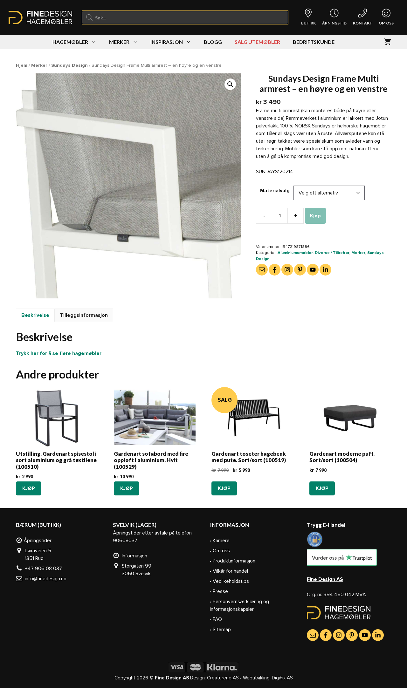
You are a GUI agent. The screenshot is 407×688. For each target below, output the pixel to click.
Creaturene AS (223, 678)
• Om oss (220, 551)
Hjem (21, 65)
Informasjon (133, 556)
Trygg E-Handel (326, 524)
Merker (119, 42)
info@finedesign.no (44, 579)
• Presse (219, 591)
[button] (230, 84)
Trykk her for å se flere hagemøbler (58, 353)
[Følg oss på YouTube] (313, 270)
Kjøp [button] (28, 488)
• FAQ (216, 619)
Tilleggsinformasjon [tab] (84, 315)
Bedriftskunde (314, 42)
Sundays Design (69, 65)
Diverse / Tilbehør (332, 252)
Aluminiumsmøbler (295, 252)
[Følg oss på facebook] (274, 270)
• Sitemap (220, 629)
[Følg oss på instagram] (287, 270)
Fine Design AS (325, 579)
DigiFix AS (282, 678)
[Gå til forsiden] (338, 618)
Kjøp (315, 216)
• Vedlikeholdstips (229, 581)
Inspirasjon (166, 42)
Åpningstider (37, 540)
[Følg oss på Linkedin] (325, 270)
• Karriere (220, 540)
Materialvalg (275, 190)
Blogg (213, 42)
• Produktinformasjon (232, 561)
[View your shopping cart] (387, 42)
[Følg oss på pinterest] (300, 270)
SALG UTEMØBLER (257, 42)
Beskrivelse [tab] (35, 315)
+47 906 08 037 (42, 568)
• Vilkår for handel (229, 571)
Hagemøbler (70, 42)
